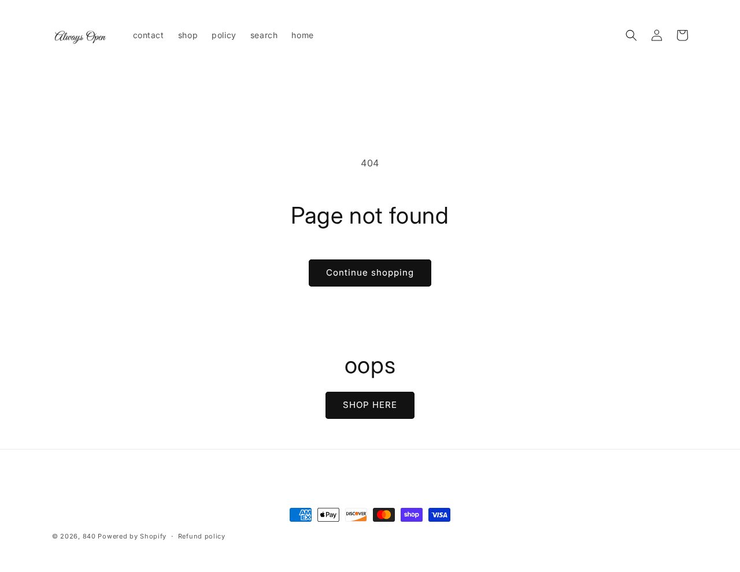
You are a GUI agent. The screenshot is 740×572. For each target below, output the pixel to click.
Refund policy (201, 536)
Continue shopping (370, 272)
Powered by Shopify (132, 536)
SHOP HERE (370, 404)
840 (89, 536)
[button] (631, 35)
